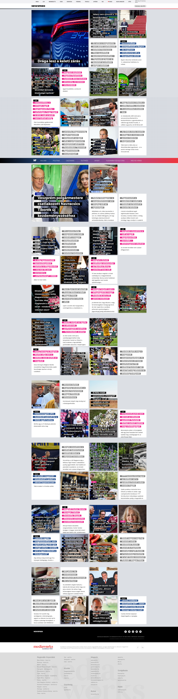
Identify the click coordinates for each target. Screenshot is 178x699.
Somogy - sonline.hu (43, 689)
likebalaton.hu (95, 669)
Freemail (78, 1)
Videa (61, 1)
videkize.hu (94, 682)
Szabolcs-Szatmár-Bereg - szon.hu (47, 691)
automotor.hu (95, 662)
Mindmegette (52, 1)
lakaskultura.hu (95, 664)
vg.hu (65, 687)
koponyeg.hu (121, 675)
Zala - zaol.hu (68, 661)
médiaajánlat (141, 636)
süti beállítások (126, 636)
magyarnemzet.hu (69, 671)
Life (44, 1)
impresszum (134, 636)
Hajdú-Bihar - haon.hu (43, 678)
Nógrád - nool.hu (42, 686)
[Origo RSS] (140, 631)
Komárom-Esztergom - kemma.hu (47, 684)
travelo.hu (94, 675)
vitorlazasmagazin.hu (97, 680)
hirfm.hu (120, 692)
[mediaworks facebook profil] (138, 647)
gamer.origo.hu (95, 667)
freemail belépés (140, 6)
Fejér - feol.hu (41, 673)
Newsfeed (69, 1)
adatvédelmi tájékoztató (103, 636)
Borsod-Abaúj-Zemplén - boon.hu (47, 667)
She (103, 1)
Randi (110, 1)
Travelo (87, 1)
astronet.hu (94, 660)
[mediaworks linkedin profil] (142, 647)
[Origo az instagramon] (133, 631)
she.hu (120, 664)
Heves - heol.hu (41, 680)
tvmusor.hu (94, 684)
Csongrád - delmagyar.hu (44, 669)
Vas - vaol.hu (68, 657)
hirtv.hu (66, 675)
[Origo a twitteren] (129, 631)
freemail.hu (121, 673)
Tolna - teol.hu (41, 693)
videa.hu (120, 678)
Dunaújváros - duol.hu (43, 671)
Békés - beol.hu (41, 664)
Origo (37, 1)
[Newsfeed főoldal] (38, 631)
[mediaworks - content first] (43, 647)
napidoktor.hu (95, 671)
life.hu (119, 661)
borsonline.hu (95, 694)
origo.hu (66, 678)
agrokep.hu (67, 689)
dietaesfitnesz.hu (96, 678)
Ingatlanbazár (120, 1)
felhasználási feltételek (116, 636)
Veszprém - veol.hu (69, 659)
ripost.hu (120, 657)
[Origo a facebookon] (125, 631)
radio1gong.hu (122, 689)
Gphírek (95, 1)
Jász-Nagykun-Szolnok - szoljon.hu (47, 682)
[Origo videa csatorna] (137, 631)
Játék (129, 1)
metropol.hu (121, 659)
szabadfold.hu (68, 673)
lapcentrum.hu (122, 680)
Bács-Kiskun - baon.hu (43, 660)
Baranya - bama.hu (42, 662)
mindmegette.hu (95, 673)
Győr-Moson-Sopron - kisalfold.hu (47, 675)
